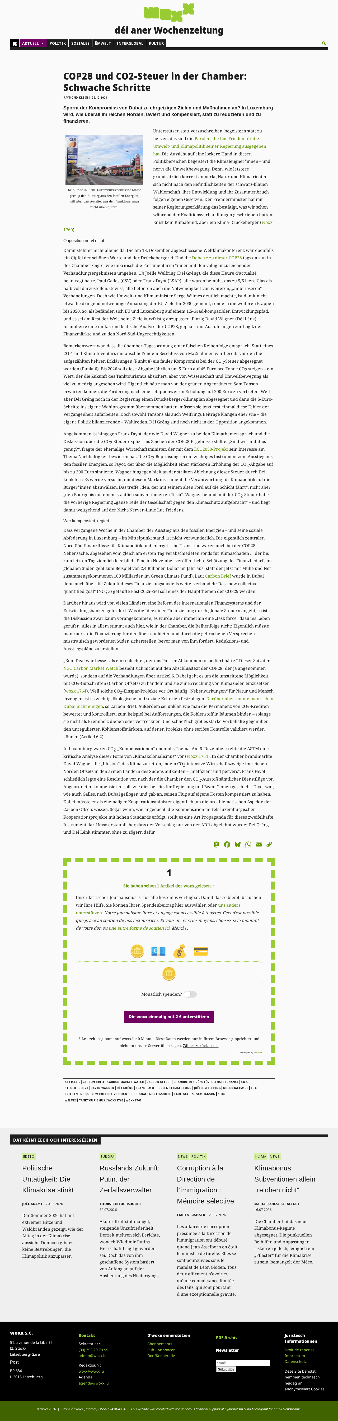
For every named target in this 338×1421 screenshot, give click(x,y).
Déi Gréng (125, 1088)
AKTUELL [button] (30, 43)
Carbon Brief (218, 576)
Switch (186, 995)
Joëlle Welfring (207, 1088)
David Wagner (102, 1088)
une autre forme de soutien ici (139, 928)
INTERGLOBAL (130, 43)
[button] (324, 43)
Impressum (295, 1355)
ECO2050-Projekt (211, 449)
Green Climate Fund (175, 1088)
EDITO (29, 1156)
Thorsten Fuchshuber (120, 1204)
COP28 (83, 1088)
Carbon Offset (159, 1082)
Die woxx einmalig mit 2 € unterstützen (169, 1016)
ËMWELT (103, 43)
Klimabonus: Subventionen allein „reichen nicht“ (285, 1179)
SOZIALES (80, 43)
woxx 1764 (75, 691)
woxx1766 (115, 1100)
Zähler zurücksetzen (201, 1045)
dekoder (258, 1052)
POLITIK (58, 43)
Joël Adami (32, 1204)
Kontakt (87, 1335)
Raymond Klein (75, 97)
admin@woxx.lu (93, 1355)
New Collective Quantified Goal (119, 1094)
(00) (93, 1349)
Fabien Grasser (191, 1215)
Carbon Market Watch (125, 1082)
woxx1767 (134, 1100)
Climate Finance (225, 1082)
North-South (160, 1094)
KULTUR (156, 43)
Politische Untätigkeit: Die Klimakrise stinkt (48, 1179)
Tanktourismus (92, 1100)
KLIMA (260, 1156)
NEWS (183, 1156)
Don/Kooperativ (161, 1355)
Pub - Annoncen (161, 1349)
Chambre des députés (191, 1082)
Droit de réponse (299, 1349)
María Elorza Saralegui (276, 1204)
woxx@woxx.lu (91, 1371)
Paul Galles (184, 1094)
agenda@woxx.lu (94, 1383)
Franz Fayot (146, 1088)
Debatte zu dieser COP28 (217, 258)
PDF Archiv (227, 1337)
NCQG (84, 1094)
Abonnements (159, 1343)
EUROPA (108, 1156)
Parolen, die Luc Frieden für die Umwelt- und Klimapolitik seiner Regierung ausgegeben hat (209, 146)
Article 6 (72, 1082)
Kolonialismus (235, 1088)
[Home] (14, 43)
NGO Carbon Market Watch (90, 668)
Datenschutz (296, 1361)
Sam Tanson (205, 1094)
